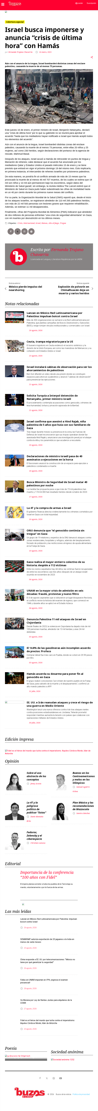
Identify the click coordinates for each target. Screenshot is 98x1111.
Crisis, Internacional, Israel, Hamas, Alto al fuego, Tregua (42, 221)
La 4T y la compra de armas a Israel (49, 506)
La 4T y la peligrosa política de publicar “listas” (36, 805)
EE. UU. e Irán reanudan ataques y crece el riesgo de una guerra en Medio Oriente (60, 702)
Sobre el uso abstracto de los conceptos (36, 774)
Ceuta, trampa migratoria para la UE (50, 339)
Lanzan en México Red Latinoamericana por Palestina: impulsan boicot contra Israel (54, 312)
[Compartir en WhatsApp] (24, 229)
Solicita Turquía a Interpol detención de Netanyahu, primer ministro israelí (52, 395)
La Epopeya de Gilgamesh (26, 1052)
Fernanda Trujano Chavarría (20, 50)
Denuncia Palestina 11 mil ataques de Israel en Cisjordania (56, 618)
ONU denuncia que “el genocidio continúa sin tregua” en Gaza (55, 530)
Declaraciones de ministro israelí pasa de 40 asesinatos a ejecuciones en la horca (54, 455)
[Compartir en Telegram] (31, 229)
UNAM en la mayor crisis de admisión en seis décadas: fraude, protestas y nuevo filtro (55, 590)
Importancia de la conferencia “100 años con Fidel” (47, 873)
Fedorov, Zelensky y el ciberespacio (34, 833)
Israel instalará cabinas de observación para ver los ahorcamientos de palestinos (59, 366)
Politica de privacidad (81, 1090)
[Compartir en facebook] (11, 229)
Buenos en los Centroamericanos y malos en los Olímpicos (84, 775)
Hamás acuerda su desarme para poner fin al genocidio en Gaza (55, 673)
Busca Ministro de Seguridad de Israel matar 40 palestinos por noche (57, 481)
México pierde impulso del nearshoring (25, 286)
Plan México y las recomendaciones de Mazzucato (83, 804)
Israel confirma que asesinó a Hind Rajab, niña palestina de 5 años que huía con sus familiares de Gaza (58, 423)
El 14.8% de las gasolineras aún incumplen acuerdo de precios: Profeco (59, 647)
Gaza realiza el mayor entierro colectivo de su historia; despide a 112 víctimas (56, 561)
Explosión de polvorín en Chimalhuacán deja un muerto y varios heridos (73, 288)
